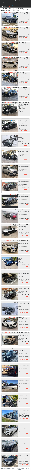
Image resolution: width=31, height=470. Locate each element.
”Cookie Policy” (15, 468)
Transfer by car (15, 12)
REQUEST (25, 22)
